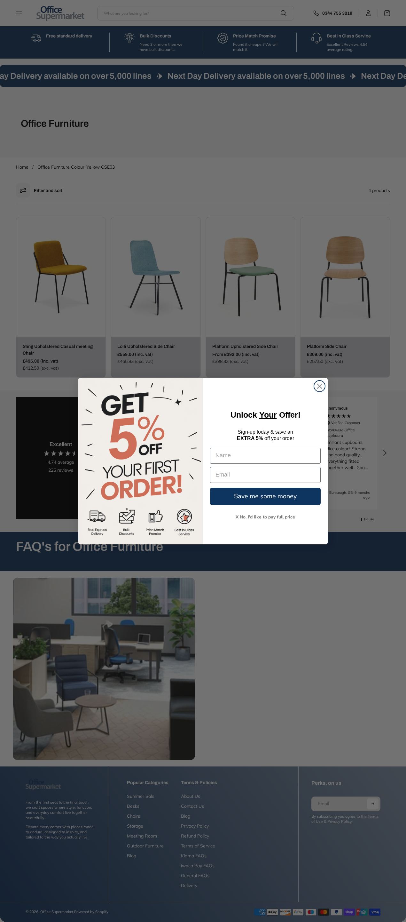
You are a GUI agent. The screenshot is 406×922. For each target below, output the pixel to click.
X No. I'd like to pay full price (265, 517)
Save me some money (265, 496)
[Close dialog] (319, 386)
